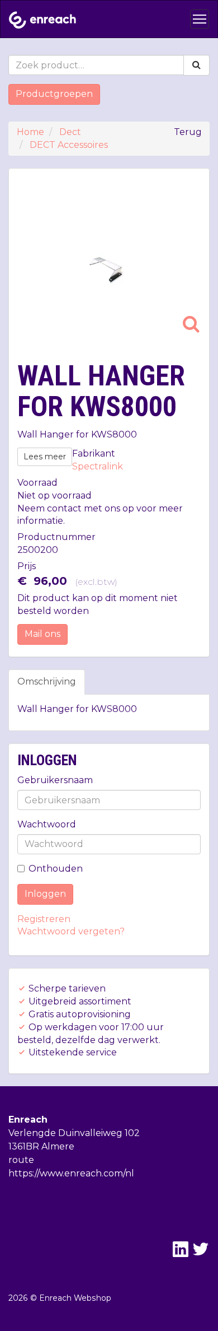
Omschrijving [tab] (46, 681)
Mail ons (42, 634)
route (21, 1160)
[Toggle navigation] (199, 19)
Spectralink (97, 466)
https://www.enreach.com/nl (71, 1173)
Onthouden (56, 868)
